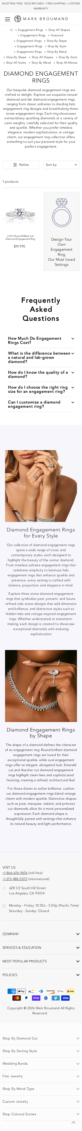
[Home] (11, 30)
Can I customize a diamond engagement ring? (34, 404)
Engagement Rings (30, 30)
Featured (57, 35)
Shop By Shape (57, 41)
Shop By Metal (57, 52)
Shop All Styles (16, 62)
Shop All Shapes (59, 30)
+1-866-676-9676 (15, 873)
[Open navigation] (7, 19)
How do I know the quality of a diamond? (38, 374)
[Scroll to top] (73, 1122)
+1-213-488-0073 (15, 879)
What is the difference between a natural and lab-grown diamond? (39, 357)
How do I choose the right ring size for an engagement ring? (38, 389)
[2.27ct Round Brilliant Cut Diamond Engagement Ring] (20, 210)
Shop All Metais (67, 62)
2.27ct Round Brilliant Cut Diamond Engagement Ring (20, 237)
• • (41, 6)
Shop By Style (57, 46)
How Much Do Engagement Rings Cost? (34, 340)
